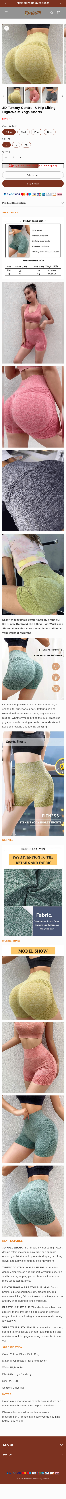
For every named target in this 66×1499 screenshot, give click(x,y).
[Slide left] (3, 96)
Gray (49, 132)
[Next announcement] (60, 3)
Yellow (9, 132)
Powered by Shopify (40, 1479)
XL (26, 145)
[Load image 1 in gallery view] (15, 95)
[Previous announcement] (5, 3)
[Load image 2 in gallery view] (33, 95)
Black (24, 132)
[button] (6, 12)
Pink (36, 132)
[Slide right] (62, 96)
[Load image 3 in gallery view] (50, 95)
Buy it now (33, 183)
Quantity (6, 151)
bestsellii (28, 1479)
